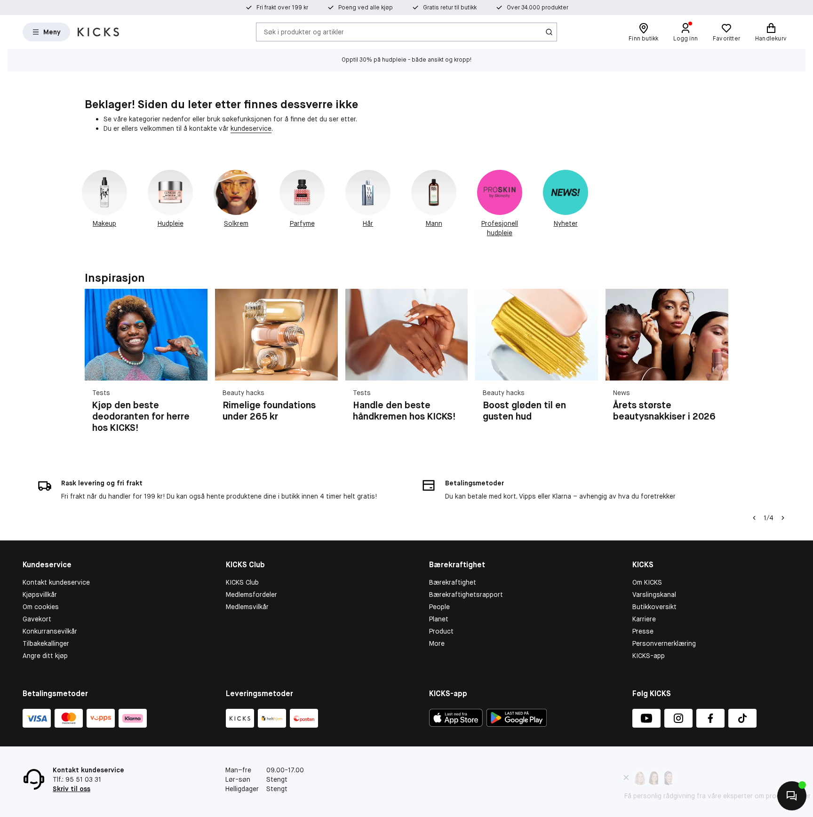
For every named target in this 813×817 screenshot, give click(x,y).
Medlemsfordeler (251, 594)
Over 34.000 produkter (537, 7)
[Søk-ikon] (549, 32)
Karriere (644, 619)
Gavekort (37, 619)
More (437, 643)
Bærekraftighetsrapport (466, 594)
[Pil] (717, 366)
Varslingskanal (654, 594)
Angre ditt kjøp (45, 655)
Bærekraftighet (452, 582)
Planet (438, 619)
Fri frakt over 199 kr (282, 7)
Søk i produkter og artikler (304, 31)
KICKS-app (648, 655)
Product (441, 631)
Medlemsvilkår (247, 607)
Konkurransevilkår (50, 631)
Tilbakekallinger (46, 643)
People (439, 607)
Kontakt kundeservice (56, 582)
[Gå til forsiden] (98, 32)
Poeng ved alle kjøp (365, 7)
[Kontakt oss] (791, 795)
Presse (643, 631)
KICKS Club (242, 582)
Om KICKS (647, 582)
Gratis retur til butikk (450, 7)
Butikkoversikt (654, 607)
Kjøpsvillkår (40, 594)
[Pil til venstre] (753, 517)
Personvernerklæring (664, 643)
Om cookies (41, 607)
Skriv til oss (71, 789)
